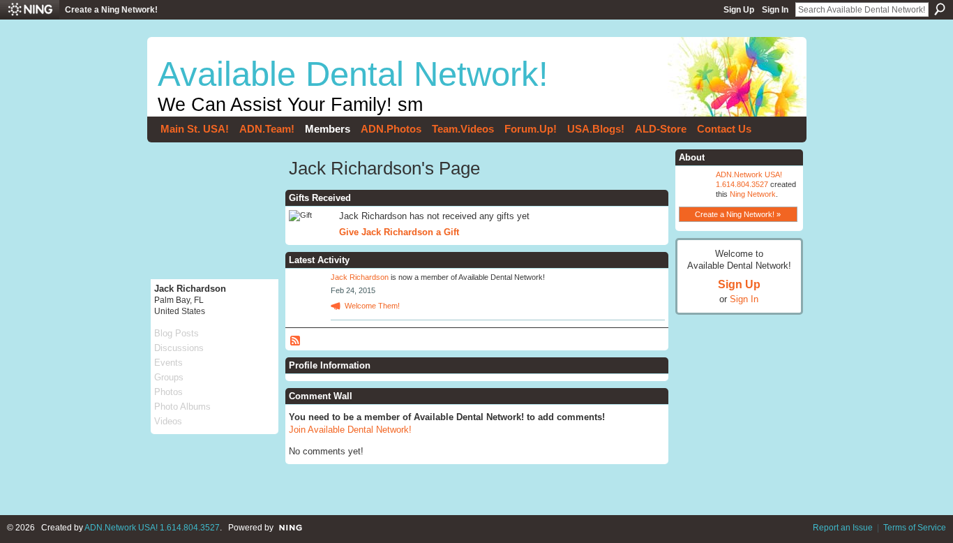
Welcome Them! (372, 306)
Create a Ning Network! (111, 10)
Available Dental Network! (353, 74)
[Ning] (29, 10)
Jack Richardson (360, 277)
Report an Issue (843, 528)
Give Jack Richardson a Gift (399, 232)
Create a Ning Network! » (738, 214)
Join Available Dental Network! (350, 429)
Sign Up (738, 10)
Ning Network (753, 194)
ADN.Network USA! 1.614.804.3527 (152, 528)
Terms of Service (914, 528)
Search (939, 9)
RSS (296, 341)
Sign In (775, 10)
